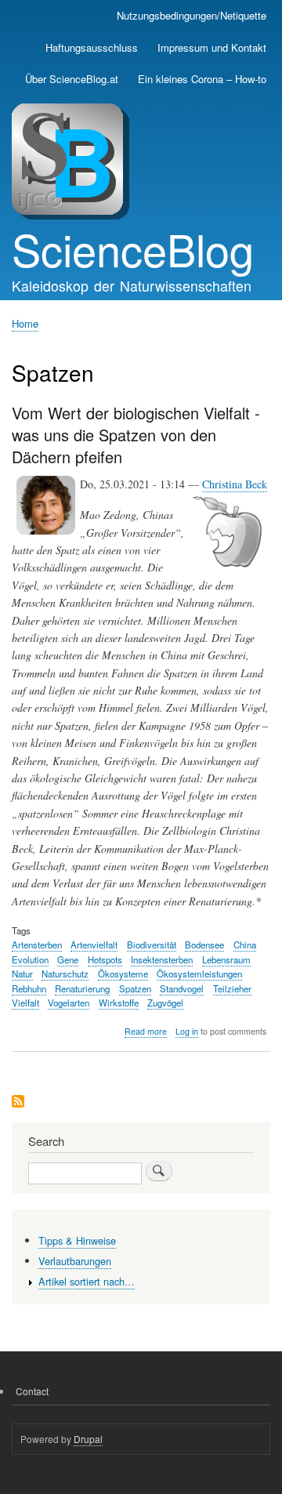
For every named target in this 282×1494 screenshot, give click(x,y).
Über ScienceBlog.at (71, 78)
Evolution (30, 959)
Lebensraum (226, 959)
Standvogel (182, 988)
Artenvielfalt (94, 944)
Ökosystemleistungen (199, 973)
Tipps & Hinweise (77, 1240)
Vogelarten (68, 1002)
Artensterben (37, 944)
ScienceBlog (133, 248)
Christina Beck (234, 484)
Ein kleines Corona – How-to (202, 78)
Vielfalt (25, 1002)
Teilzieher (232, 988)
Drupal (88, 1438)
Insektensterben (162, 959)
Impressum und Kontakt (211, 47)
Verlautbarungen (74, 1260)
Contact (32, 1391)
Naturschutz (65, 973)
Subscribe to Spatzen (18, 1102)
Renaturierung (82, 988)
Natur (22, 973)
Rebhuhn (29, 988)
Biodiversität (151, 944)
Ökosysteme (123, 973)
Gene (67, 959)
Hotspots (105, 959)
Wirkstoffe (119, 1002)
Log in (186, 1031)
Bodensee (204, 944)
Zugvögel (165, 1002)
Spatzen (135, 988)
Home (25, 323)
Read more (146, 1031)
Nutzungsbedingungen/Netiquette (191, 15)
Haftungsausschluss (91, 47)
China (244, 944)
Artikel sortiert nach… (86, 1281)
